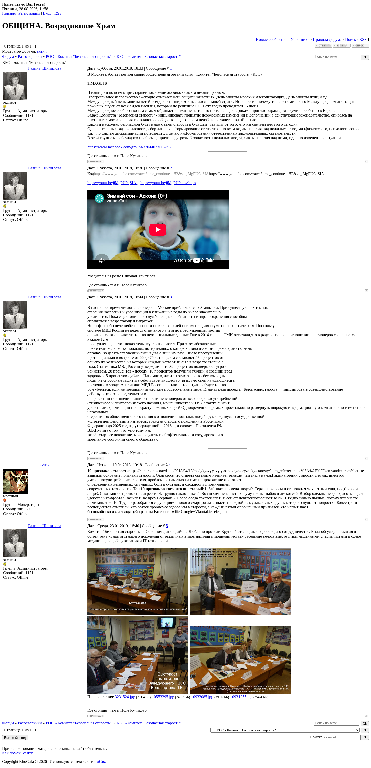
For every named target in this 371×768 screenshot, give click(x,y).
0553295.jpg (164, 697)
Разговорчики (30, 56)
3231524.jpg (125, 697)
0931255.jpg (242, 697)
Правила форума (327, 39)
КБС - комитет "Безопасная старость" (149, 56)
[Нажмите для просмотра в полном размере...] (137, 613)
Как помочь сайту (17, 753)
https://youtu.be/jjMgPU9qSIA (112, 183)
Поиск (350, 39)
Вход (47, 13)
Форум (8, 56)
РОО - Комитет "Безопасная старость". (79, 56)
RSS (58, 13)
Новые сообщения (271, 39)
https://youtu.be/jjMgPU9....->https (168, 183)
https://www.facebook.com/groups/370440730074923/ (130, 147)
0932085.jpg (203, 697)
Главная (9, 13)
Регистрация (29, 13)
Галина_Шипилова (44, 68)
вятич (42, 51)
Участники (300, 39)
